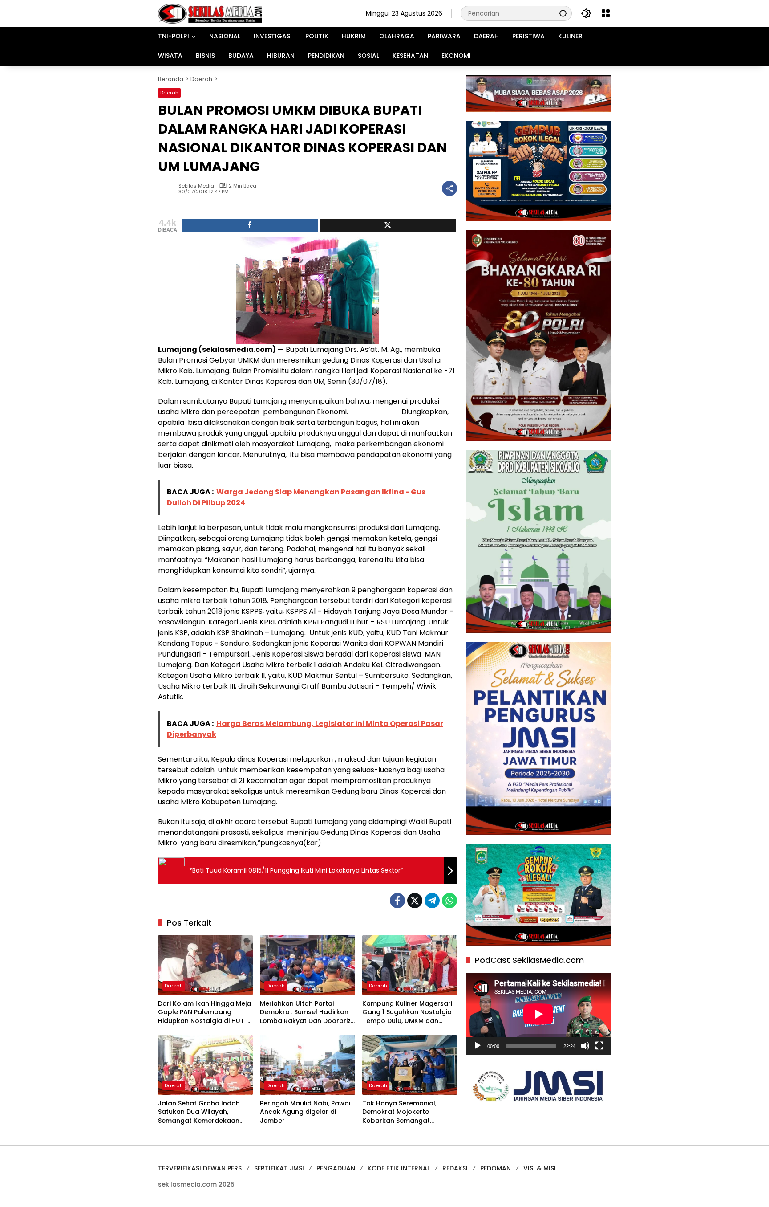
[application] (538, 1014)
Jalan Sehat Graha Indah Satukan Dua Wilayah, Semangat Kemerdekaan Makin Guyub (199, 1112)
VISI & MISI (539, 1168)
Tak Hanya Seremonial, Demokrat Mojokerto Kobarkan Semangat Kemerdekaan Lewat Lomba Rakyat (407, 1112)
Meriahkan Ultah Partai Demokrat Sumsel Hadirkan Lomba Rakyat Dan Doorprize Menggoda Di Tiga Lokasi (307, 1012)
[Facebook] (397, 900)
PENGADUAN (335, 1168)
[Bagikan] (449, 188)
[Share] (250, 225)
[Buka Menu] (605, 13)
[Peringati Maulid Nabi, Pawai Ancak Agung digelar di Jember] (307, 1065)
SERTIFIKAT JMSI (279, 1168)
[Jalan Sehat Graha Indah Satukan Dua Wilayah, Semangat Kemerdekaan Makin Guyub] (205, 1065)
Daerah (169, 92)
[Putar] (477, 1045)
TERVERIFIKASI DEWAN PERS (200, 1168)
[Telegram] (432, 900)
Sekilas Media (196, 185)
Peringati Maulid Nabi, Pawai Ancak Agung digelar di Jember (305, 1112)
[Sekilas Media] (210, 12)
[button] (563, 13)
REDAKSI (455, 1168)
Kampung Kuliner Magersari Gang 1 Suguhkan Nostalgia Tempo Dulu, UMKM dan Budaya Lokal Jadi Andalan (407, 1012)
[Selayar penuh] (599, 1045)
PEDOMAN (495, 1168)
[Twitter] (414, 900)
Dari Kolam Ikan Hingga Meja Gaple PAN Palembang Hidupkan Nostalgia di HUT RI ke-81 (205, 1012)
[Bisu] (585, 1045)
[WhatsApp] (449, 900)
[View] (388, 225)
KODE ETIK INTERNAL (399, 1168)
